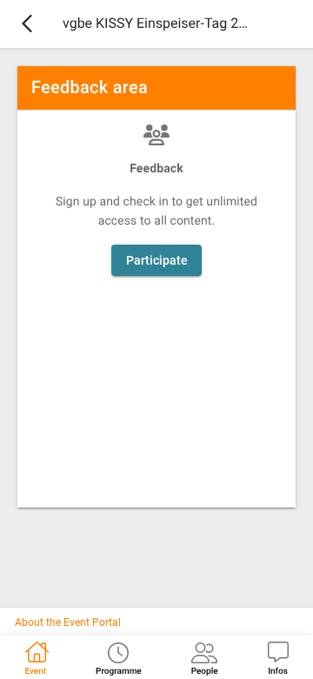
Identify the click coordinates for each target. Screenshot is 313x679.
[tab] (35, 657)
